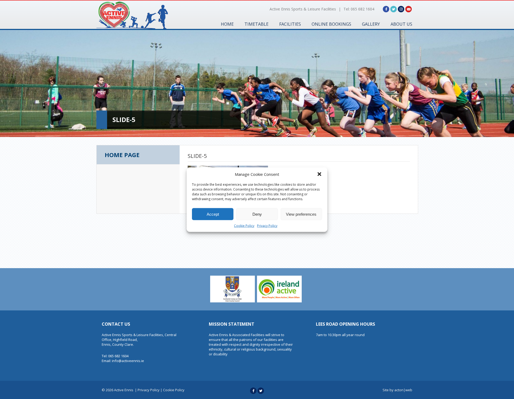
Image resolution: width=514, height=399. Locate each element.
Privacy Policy (267, 225)
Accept (213, 214)
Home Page (122, 155)
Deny (257, 214)
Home (227, 24)
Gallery (371, 24)
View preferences (301, 214)
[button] (319, 174)
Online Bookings (331, 24)
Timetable (256, 24)
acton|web (403, 389)
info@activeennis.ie (128, 360)
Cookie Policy (244, 225)
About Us (401, 24)
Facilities (290, 24)
